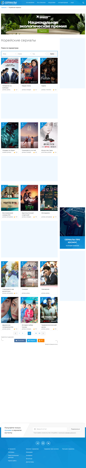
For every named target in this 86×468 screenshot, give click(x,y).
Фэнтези (29, 458)
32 (36, 333)
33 (39, 333)
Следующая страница (43, 333)
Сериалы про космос (51, 449)
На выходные (63, 2)
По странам (41, 2)
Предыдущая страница (15, 333)
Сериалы (4, 7)
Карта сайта (12, 460)
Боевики (29, 455)
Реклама (11, 452)
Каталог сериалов (32, 449)
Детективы (30, 462)
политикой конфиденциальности (67, 432)
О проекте (11, 449)
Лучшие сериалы (68, 449)
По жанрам (30, 2)
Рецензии (51, 2)
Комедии (29, 452)
